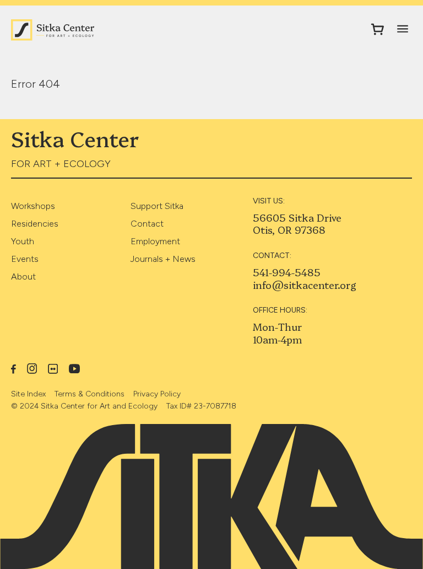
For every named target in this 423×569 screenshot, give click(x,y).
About (23, 276)
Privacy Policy (157, 394)
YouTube (74, 368)
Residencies (34, 223)
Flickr (53, 369)
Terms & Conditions (89, 394)
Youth (22, 241)
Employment (155, 241)
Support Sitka (157, 206)
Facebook (13, 368)
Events (25, 259)
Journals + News (163, 259)
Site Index (28, 394)
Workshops (33, 206)
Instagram (32, 368)
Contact (147, 223)
